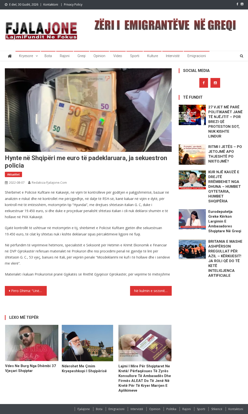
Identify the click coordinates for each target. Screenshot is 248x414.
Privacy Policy (73, 4)
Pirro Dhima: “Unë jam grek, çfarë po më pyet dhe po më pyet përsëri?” (28, 290)
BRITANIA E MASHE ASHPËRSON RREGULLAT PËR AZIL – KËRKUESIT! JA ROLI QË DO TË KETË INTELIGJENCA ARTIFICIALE (225, 258)
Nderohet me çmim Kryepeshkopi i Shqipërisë (84, 368)
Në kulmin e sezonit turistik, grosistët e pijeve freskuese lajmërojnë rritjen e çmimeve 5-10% (153, 290)
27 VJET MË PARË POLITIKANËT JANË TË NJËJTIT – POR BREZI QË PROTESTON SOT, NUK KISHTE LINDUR (225, 121)
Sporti (134, 56)
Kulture (152, 56)
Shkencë (216, 409)
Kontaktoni (50, 4)
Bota (48, 56)
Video (117, 56)
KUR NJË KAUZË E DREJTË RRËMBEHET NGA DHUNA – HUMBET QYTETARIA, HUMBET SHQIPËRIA (224, 186)
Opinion (99, 56)
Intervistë (172, 56)
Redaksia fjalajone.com (49, 182)
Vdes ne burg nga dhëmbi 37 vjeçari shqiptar (30, 368)
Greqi (81, 56)
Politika (171, 409)
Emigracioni (196, 56)
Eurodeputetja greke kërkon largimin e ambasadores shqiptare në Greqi (224, 221)
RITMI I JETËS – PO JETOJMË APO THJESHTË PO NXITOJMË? (225, 154)
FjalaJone (84, 409)
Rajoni (65, 56)
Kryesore (26, 56)
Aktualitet (13, 174)
